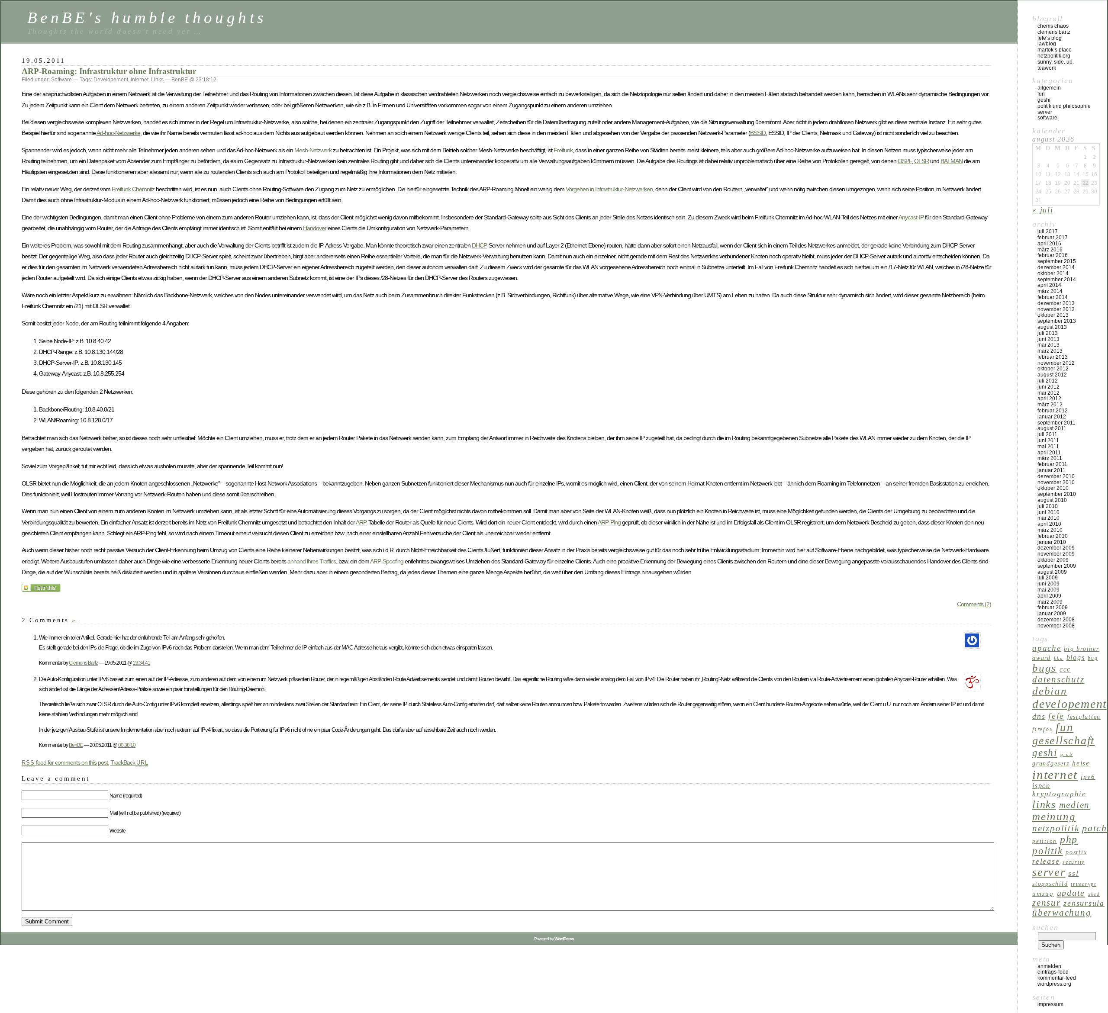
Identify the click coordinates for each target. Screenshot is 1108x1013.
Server (1044, 112)
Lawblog (1046, 44)
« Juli (1042, 210)
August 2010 (1052, 500)
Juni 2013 (1048, 339)
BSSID (758, 132)
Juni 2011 (1048, 440)
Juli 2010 (1047, 506)
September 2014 (1056, 280)
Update (1071, 892)
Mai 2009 (1048, 590)
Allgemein (1049, 88)
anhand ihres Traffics (311, 561)
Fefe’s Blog (1049, 38)
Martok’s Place (1054, 50)
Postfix (1076, 852)
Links (157, 80)
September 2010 (1056, 494)
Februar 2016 (1052, 255)
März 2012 (1050, 405)
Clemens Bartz (83, 663)
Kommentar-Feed (1056, 978)
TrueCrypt (1083, 884)
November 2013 (1056, 309)
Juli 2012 (1047, 381)
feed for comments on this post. (65, 762)
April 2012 (1049, 399)
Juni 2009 (1048, 584)
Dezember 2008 (1056, 620)
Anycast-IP (911, 217)
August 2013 (1052, 327)
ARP (361, 522)
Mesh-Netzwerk (313, 150)
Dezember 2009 (1056, 548)
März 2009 (1050, 602)
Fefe (1056, 715)
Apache (1046, 648)
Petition (1044, 841)
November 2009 (1056, 554)
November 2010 (1056, 482)
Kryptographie (1059, 794)
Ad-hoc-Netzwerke (118, 132)
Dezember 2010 (1056, 476)
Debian (1049, 691)
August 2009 (1052, 572)
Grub (1066, 754)
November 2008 (1056, 626)
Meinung (1054, 816)
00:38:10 (126, 745)
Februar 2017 (1052, 238)
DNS (1038, 716)
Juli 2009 (1047, 578)
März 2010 (1050, 530)
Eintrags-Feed (1053, 972)
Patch (1094, 828)
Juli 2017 (1047, 231)
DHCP (479, 245)
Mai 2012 (1048, 393)
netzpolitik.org (1053, 56)
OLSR (921, 161)
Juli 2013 (1047, 333)
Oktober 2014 (1053, 273)
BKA (1058, 658)
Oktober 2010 (1053, 488)
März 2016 (1050, 250)
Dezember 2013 (1056, 303)
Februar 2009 (1052, 608)
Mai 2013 (1048, 345)
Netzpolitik (1055, 828)
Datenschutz (1058, 679)
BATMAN (952, 161)
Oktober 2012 (1053, 369)
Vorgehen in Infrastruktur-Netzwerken (609, 189)
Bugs (1044, 668)
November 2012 (1056, 363)
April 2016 (1049, 244)
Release (1046, 861)
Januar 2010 (1051, 542)
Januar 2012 (1051, 417)
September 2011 (1056, 423)
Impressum (1050, 1004)
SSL (1073, 873)
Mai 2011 (1048, 447)
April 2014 (1049, 285)
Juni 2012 (1048, 387)
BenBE (76, 745)
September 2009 (1056, 566)
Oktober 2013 (1053, 315)
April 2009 (1049, 596)
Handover (314, 228)
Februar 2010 (1052, 536)
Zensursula (1084, 903)
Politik (1047, 851)
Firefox (1042, 729)
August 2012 (1052, 375)
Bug (1093, 658)
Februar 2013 (1052, 357)
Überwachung (1061, 912)
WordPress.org (1054, 984)
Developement (110, 80)
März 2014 (1050, 291)
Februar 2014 (1052, 297)
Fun (1041, 94)
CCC (1065, 669)
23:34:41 (141, 663)
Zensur (1046, 902)
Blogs (1075, 657)
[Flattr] (42, 590)
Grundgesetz (1050, 763)
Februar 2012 (1052, 411)
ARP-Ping (609, 522)
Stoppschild (1050, 884)
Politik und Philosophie (1064, 106)
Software (61, 80)
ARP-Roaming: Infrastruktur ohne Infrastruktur (109, 71)
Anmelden (1049, 966)
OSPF (905, 161)
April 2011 (1049, 453)
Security (1074, 862)
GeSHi (1043, 100)
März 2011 (1049, 458)
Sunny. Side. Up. (1055, 62)
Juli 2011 (1047, 434)
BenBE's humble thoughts (146, 17)
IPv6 (1088, 776)
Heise (1081, 763)
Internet (139, 80)
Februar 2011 (1052, 464)
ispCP (1041, 785)
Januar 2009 (1051, 614)
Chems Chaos (1053, 26)
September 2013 (1056, 321)
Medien (1074, 805)
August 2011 (1051, 428)
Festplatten (1084, 716)
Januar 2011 (1051, 470)
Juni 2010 (1048, 512)
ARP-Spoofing (386, 561)
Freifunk (563, 150)
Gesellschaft (1063, 740)
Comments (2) (974, 604)
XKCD (1094, 894)
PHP (1069, 839)
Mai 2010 (1048, 518)
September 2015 (1056, 261)
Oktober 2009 (1053, 560)
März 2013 (1050, 351)
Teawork (1046, 68)
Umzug (1043, 893)
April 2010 (1049, 524)
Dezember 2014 (1056, 267)
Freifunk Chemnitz (133, 189)
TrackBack (129, 762)
